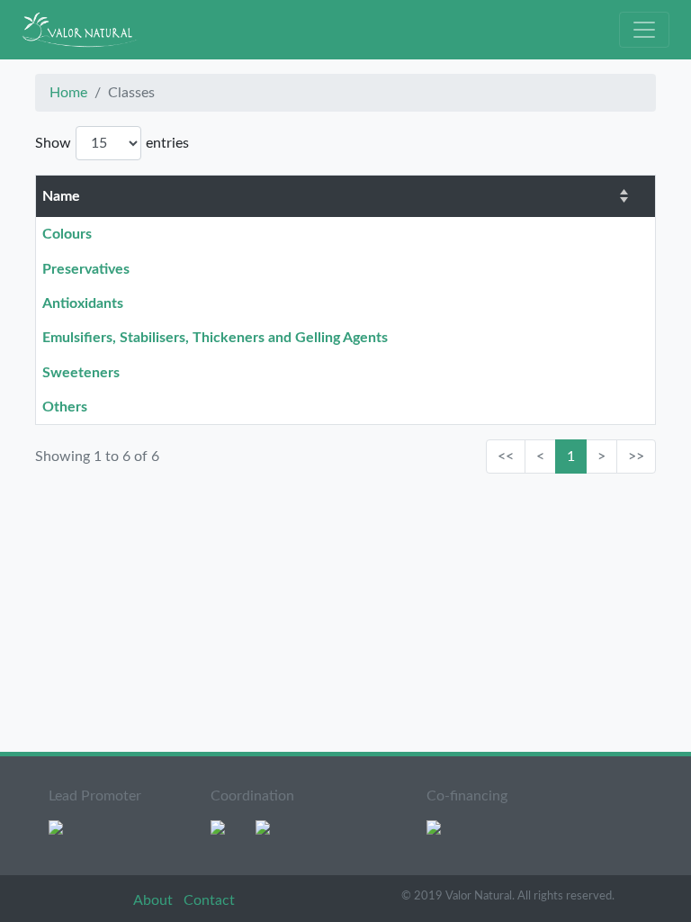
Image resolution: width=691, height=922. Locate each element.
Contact (209, 900)
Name (61, 196)
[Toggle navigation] (644, 30)
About (154, 900)
